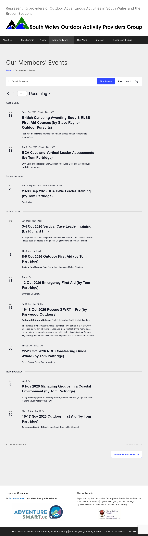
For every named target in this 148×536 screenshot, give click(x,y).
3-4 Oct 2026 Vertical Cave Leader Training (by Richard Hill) (56, 229)
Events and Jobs (59, 40)
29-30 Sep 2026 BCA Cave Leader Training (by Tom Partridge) (56, 193)
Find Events (106, 81)
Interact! (100, 40)
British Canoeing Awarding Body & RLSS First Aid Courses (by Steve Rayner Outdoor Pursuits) (56, 122)
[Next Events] (13, 93)
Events (9, 70)
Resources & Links (122, 40)
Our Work (82, 40)
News (43, 40)
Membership (27, 40)
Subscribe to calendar (125, 454)
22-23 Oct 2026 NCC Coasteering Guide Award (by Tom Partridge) (54, 353)
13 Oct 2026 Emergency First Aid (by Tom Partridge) (56, 285)
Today (22, 93)
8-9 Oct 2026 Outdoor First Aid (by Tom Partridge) (54, 259)
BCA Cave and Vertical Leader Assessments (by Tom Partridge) (58, 155)
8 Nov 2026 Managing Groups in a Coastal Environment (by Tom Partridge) (56, 388)
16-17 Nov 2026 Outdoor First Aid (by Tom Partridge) (56, 419)
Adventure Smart (17, 498)
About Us (7, 40)
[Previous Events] (8, 93)
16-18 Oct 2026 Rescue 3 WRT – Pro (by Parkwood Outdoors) (54, 312)
